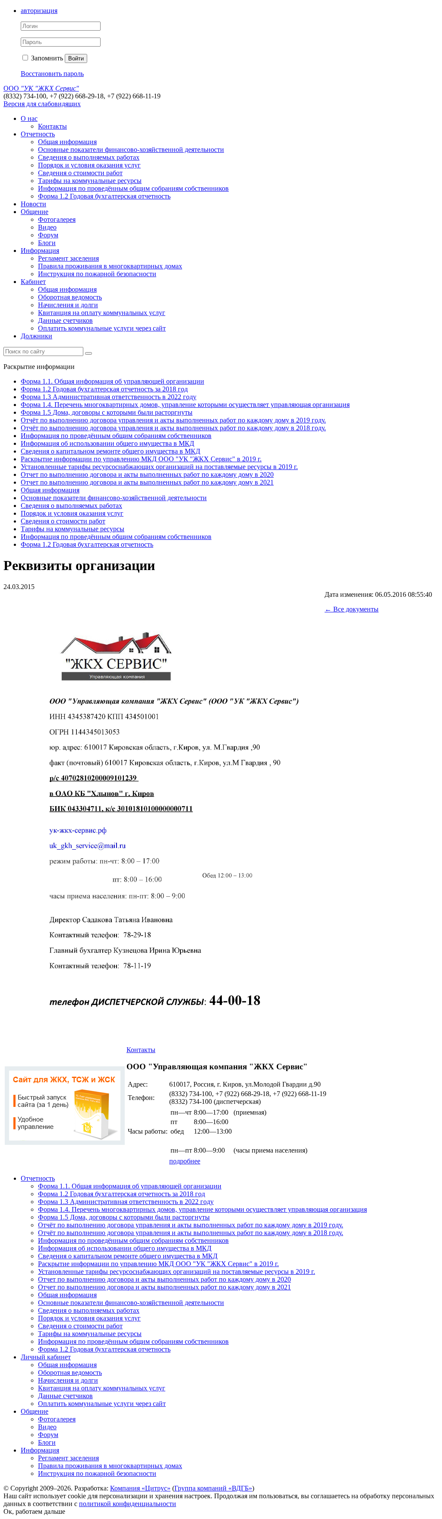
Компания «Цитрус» (140, 1488)
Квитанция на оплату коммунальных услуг (101, 312)
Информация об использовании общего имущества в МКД (107, 443)
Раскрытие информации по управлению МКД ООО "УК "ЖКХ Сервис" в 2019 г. (141, 459)
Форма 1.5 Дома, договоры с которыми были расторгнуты (107, 412)
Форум (48, 235)
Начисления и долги (68, 305)
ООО (41, 88)
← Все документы (352, 609)
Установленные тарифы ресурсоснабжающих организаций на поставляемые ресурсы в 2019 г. (159, 466)
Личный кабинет (46, 1357)
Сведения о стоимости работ (80, 172)
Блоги (47, 242)
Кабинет (33, 281)
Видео (47, 227)
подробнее (184, 1161)
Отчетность (38, 134)
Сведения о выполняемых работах (88, 157)
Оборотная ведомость (70, 297)
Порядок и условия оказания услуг (89, 165)
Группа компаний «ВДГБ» (213, 1488)
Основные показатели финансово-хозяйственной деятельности (131, 149)
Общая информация (67, 141)
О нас (29, 118)
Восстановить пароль (52, 73)
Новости (33, 204)
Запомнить (46, 58)
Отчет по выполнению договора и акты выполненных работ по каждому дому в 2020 (147, 474)
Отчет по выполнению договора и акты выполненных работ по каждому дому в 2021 (147, 482)
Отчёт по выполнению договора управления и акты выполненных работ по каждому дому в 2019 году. (173, 420)
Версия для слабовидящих (42, 103)
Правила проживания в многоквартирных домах (110, 266)
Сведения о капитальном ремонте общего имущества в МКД (110, 451)
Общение (34, 211)
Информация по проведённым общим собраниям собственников (133, 188)
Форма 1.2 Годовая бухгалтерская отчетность (104, 196)
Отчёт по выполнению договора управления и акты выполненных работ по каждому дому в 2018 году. (173, 428)
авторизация (39, 10)
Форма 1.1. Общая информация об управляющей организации (112, 381)
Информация (40, 250)
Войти (76, 58)
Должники (36, 336)
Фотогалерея (57, 219)
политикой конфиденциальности (127, 1503)
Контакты (52, 126)
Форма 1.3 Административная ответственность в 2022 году (108, 396)
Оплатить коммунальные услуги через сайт (102, 328)
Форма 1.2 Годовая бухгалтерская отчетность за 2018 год (104, 389)
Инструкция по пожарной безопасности (97, 273)
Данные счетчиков (65, 320)
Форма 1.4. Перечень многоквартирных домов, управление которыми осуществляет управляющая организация (185, 404)
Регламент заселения (68, 258)
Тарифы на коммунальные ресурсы (90, 180)
